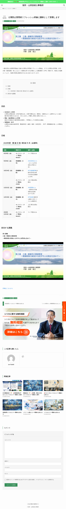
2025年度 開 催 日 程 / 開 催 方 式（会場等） (22, 91)
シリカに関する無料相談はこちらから (64, 311)
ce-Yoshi (11, 364)
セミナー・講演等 (8, 21)
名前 (6, 461)
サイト (6, 473)
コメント (8, 440)
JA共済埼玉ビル (32, 161)
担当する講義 (12, 93)
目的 (9, 86)
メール (7, 467)
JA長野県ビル (32, 187)
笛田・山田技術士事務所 (33, 5)
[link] (23, 356)
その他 (14, 21)
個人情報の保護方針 (33, 504)
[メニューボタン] (2, 5)
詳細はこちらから (8, 288)
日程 (9, 88)
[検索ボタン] (64, 5)
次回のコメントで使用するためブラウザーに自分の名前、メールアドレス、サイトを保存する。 (30, 479)
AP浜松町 (31, 197)
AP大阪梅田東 (32, 170)
